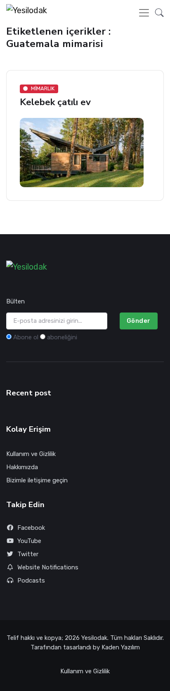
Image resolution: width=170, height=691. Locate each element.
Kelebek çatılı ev (55, 102)
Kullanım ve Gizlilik (31, 454)
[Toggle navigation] (144, 13)
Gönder (139, 320)
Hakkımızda (22, 467)
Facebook (31, 527)
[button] (157, 13)
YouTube (29, 541)
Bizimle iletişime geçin (37, 480)
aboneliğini (62, 337)
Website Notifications (47, 567)
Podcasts (31, 580)
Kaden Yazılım (121, 647)
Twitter (27, 554)
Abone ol (25, 337)
